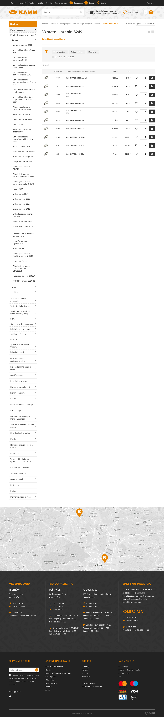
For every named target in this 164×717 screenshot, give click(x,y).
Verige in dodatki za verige (21, 306)
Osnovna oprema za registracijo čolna (19, 359)
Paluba (13, 399)
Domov (13, 3)
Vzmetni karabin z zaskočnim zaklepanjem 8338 (23, 139)
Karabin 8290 (18, 248)
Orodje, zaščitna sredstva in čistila (58, 673)
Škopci (14, 287)
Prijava (150, 3)
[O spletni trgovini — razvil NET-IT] (150, 713)
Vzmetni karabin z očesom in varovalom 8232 (24, 66)
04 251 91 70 (18, 603)
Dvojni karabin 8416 (21, 209)
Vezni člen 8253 (19, 124)
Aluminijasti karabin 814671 (21, 167)
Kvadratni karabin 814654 (24, 276)
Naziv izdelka (72, 71)
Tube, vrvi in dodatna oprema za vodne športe (20, 460)
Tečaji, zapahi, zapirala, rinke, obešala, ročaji (20, 312)
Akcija (103, 3)
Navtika (40, 3)
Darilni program (51, 683)
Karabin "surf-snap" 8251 (24, 156)
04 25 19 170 (131, 617)
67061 (58, 78)
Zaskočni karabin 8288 (22, 221)
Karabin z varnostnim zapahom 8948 (22, 130)
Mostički (13, 339)
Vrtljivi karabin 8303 (21, 199)
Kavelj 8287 (18, 189)
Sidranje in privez (17, 393)
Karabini (15, 40)
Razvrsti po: (130, 23)
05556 (58, 95)
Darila (91, 3)
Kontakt (22, 3)
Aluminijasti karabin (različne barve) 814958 (23, 254)
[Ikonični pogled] (149, 31)
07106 (58, 128)
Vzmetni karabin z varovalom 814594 (20, 58)
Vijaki (31, 3)
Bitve (12, 319)
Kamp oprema (16, 453)
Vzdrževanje (15, 410)
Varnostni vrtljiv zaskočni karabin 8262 (23, 235)
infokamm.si (19, 606)
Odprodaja (78, 3)
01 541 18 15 (91, 603)
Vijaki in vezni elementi (54, 666)
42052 (58, 86)
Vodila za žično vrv (18, 334)
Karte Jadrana (16, 485)
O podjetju (86, 666)
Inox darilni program (19, 381)
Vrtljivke (15, 292)
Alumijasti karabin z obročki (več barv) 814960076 (21, 268)
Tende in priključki (18, 473)
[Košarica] (148, 11)
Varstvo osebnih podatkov (92, 686)
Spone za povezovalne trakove (19, 345)
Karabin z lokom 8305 (22, 114)
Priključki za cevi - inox (20, 329)
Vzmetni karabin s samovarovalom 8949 (22, 73)
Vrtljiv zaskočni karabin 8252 (23, 227)
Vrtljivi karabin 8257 (21, 204)
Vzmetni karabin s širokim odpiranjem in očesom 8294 (24, 99)
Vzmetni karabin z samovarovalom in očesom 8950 (24, 82)
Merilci (13, 439)
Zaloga (114, 71)
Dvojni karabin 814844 (22, 161)
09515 (58, 112)
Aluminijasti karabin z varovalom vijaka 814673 (23, 182)
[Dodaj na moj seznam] (136, 77)
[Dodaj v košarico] (152, 78)
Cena (128, 71)
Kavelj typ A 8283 (20, 261)
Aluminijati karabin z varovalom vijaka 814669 (23, 175)
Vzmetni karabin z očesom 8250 (24, 51)
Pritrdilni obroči (17, 352)
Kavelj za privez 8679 (22, 146)
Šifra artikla (58, 71)
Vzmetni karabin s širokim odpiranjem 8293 (24, 90)
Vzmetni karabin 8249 (22, 45)
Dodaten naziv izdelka (86, 71)
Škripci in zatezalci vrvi (20, 387)
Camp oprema (61, 3)
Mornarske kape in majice (21, 497)
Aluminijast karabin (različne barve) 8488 (22, 108)
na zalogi (71, 57)
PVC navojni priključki (19, 467)
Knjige (13, 491)
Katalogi (85, 673)
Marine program (17, 30)
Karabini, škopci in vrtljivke (22, 35)
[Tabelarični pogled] (152, 31)
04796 (58, 120)
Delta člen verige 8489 (22, 119)
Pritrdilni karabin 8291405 (24, 281)
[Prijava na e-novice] (36, 670)
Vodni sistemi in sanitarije (21, 404)
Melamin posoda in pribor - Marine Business (22, 417)
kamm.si (45, 24)
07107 (58, 137)
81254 (58, 154)
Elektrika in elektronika (20, 433)
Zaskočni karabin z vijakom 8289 (21, 242)
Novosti (48, 686)
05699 (58, 103)
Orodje (49, 3)
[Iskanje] (81, 12)
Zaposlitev (86, 676)
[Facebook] (10, 697)
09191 (58, 145)
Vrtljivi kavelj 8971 (20, 194)
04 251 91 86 (58, 603)
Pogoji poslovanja (88, 683)
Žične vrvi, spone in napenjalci (18, 299)
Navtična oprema (17, 375)
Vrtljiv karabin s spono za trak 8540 (23, 215)
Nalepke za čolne (17, 479)
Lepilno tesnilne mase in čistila (20, 368)
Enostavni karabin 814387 (24, 151)
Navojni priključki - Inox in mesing (21, 446)
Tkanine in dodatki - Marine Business (22, 426)
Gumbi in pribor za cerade (21, 324)
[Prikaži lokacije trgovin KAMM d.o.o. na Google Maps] (82, 539)
